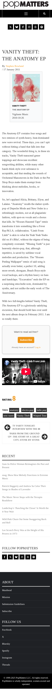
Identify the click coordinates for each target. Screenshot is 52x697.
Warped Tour (39, 415)
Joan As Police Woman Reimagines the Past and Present (25, 466)
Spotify (5, 650)
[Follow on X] (10, 27)
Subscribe (26, 340)
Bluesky (6, 643)
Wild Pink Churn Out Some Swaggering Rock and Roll (24, 521)
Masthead (7, 590)
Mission (6, 597)
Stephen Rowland (15, 66)
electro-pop (27, 410)
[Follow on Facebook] (23, 27)
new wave (8, 415)
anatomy (14, 410)
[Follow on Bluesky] (16, 27)
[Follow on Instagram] (29, 27)
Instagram (7, 657)
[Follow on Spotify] (41, 27)
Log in (37, 347)
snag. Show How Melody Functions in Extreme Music (25, 477)
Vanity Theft (23, 415)
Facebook (7, 629)
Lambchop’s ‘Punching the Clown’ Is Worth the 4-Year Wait (25, 510)
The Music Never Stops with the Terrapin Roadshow (22, 499)
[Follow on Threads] (35, 27)
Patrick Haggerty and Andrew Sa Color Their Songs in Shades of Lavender (24, 488)
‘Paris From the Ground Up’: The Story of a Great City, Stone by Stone (24, 436)
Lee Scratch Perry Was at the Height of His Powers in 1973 (23, 532)
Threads (6, 664)
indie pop (41, 410)
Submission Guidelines (13, 604)
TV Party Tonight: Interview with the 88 (26, 427)
